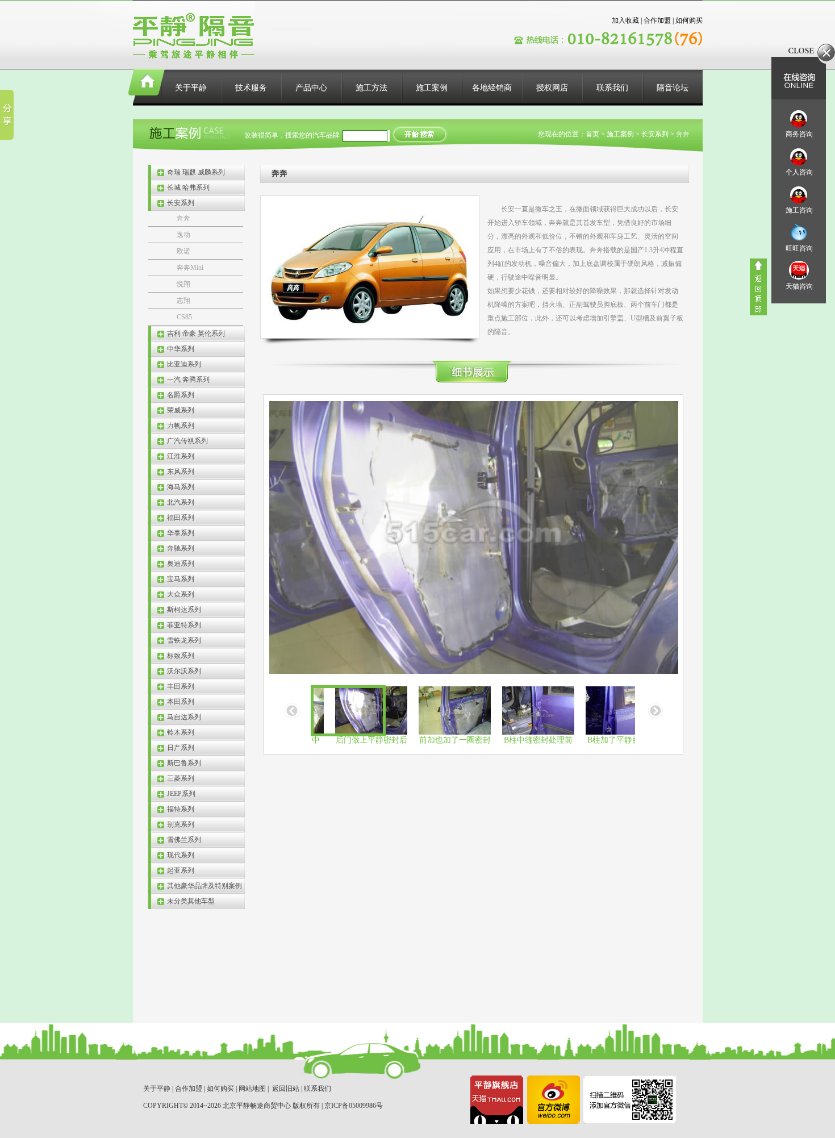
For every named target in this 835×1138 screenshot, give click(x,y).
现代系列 (180, 855)
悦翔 (183, 284)
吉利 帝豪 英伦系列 (196, 333)
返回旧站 (285, 1089)
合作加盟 (657, 20)
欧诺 (183, 251)
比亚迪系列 (184, 364)
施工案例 (432, 88)
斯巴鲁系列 (184, 763)
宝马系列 (180, 579)
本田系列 (180, 702)
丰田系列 (180, 686)
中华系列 (180, 349)
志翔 (183, 301)
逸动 (183, 235)
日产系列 (180, 748)
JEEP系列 (181, 794)
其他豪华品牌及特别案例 (204, 886)
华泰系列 (180, 533)
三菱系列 (180, 778)
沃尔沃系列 (184, 671)
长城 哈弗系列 (188, 187)
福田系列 (180, 518)
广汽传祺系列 (187, 441)
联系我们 (612, 88)
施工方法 (371, 88)
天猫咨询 (799, 286)
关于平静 (191, 88)
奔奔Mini (190, 268)
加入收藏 (625, 20)
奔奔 (183, 218)
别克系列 (180, 824)
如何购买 (689, 20)
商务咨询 (799, 134)
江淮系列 (180, 456)
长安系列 (180, 203)
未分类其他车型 (191, 901)
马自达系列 (184, 717)
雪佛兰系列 (184, 840)
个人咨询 (799, 172)
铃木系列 (180, 732)
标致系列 (180, 656)
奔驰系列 (180, 548)
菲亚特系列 (184, 625)
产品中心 (311, 88)
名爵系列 (180, 395)
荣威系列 (180, 410)
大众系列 (180, 594)
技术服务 (251, 88)
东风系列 (180, 472)
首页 (592, 134)
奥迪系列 (180, 564)
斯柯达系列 (184, 610)
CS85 (184, 317)
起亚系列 (180, 870)
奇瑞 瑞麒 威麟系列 (196, 172)
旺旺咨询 (799, 248)
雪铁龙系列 (184, 640)
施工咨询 (799, 210)
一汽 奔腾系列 (188, 379)
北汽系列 (180, 502)
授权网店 (552, 88)
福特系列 (180, 809)
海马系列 (180, 487)
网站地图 (252, 1089)
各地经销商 (492, 88)
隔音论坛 (672, 88)
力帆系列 (180, 426)
